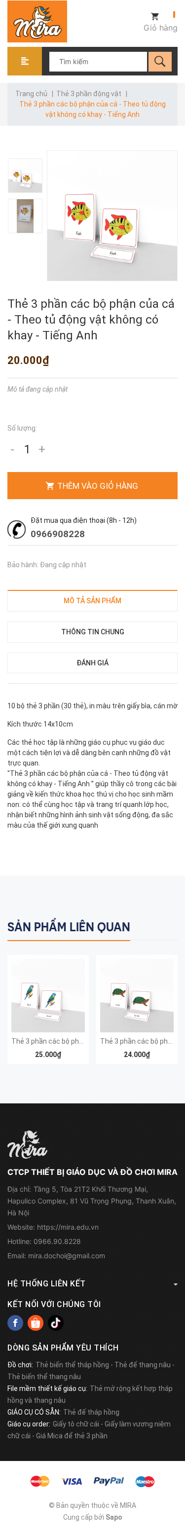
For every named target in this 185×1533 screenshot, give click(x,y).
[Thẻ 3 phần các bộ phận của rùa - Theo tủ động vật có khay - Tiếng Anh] (137, 995)
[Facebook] (15, 1323)
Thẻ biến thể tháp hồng (72, 1365)
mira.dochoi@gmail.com (66, 1255)
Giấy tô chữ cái (76, 1424)
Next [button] (169, 925)
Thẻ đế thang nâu (142, 1365)
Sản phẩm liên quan (68, 927)
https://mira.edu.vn (68, 1227)
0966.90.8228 (57, 1241)
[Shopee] (35, 1323)
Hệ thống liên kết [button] (46, 1283)
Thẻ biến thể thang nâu (44, 1377)
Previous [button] (149, 925)
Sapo (114, 1517)
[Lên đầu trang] (172, 1475)
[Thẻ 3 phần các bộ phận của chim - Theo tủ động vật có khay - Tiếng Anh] (48, 995)
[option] (25, 175)
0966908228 (58, 534)
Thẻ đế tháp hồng (91, 1412)
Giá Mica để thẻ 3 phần (72, 1436)
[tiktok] (56, 1323)
